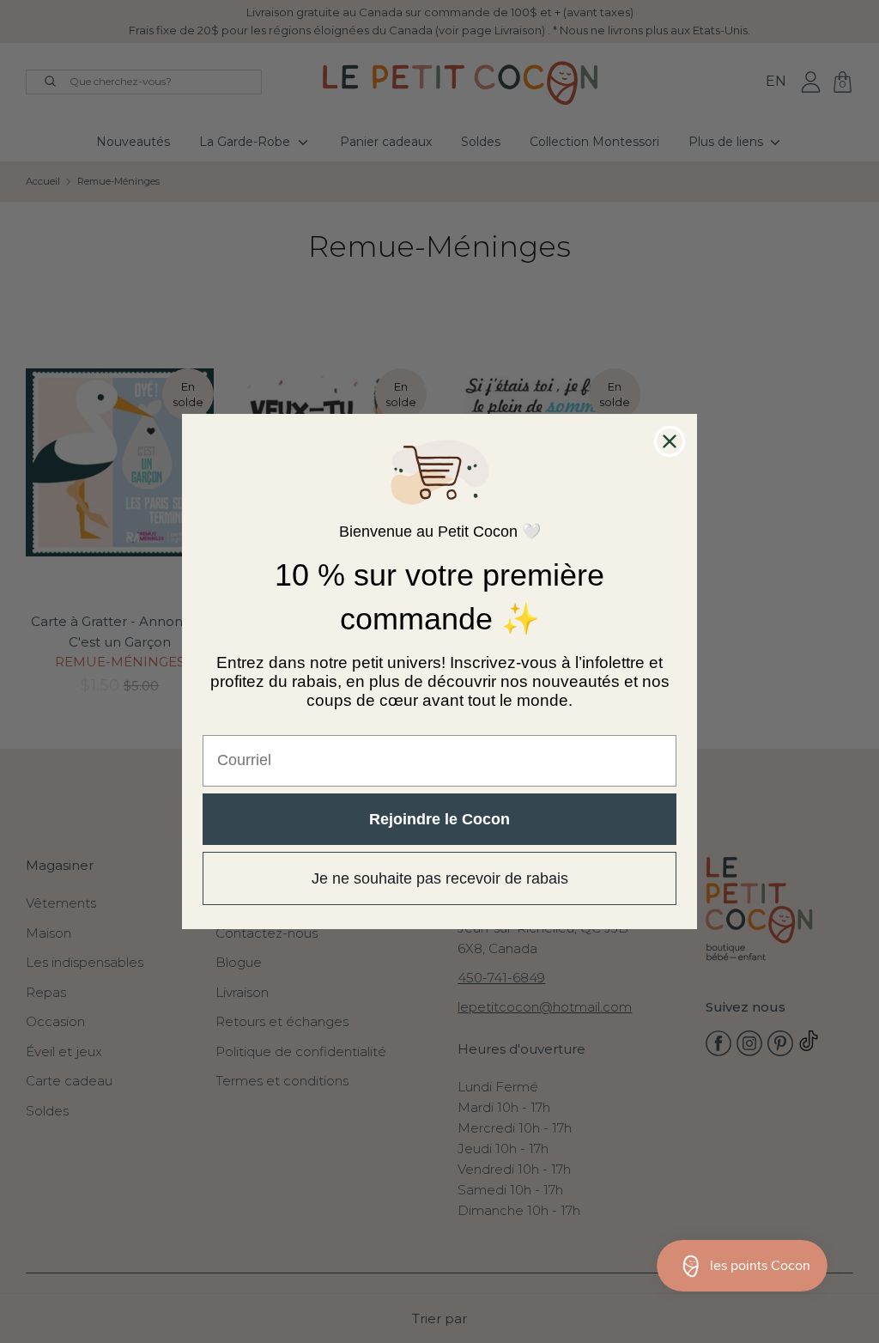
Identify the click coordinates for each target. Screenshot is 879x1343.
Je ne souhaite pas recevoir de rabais (440, 878)
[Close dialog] (669, 441)
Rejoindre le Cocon (439, 819)
